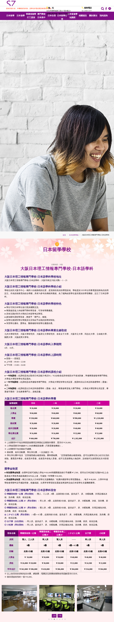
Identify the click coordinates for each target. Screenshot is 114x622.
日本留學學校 (74, 235)
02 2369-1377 (87, 11)
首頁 (64, 235)
